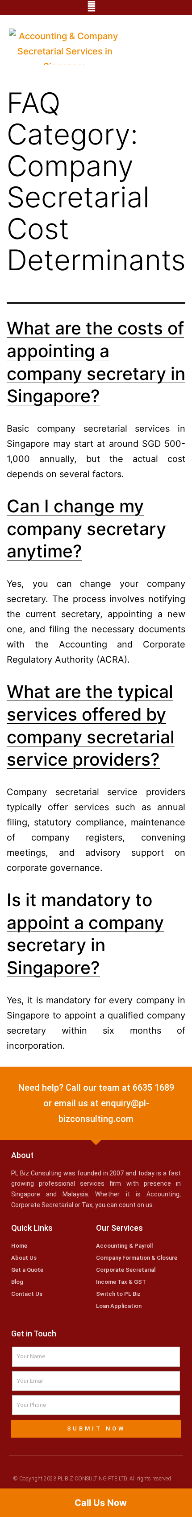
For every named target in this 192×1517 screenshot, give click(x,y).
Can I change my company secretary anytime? (86, 528)
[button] (174, 49)
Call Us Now (99, 1502)
